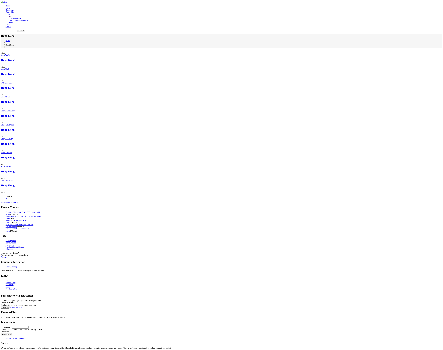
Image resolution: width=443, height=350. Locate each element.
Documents (10, 10)
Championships (11, 227)
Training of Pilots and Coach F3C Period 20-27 (23, 212)
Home (8, 6)
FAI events (9, 285)
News (8, 8)
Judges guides (11, 243)
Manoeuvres (10, 245)
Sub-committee (15, 18)
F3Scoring (9, 22)
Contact (8, 27)
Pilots (8, 14)
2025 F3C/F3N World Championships (19, 225)
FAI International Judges (19, 20)
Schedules (9, 249)
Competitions (10, 12)
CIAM (8, 287)
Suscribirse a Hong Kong (10, 202)
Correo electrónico (7, 303)
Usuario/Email (6, 327)
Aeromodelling (11, 283)
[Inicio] (4, 2)
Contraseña (5, 332)
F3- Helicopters (11, 289)
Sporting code (11, 241)
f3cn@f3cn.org (11, 267)
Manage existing (16, 307)
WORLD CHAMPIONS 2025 (17, 220)
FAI (7, 281)
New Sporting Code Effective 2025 (18, 229)
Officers (8, 16)
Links (8, 25)
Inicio (8, 41)
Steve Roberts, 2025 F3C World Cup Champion (23, 216)
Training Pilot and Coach (15, 247)
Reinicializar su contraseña (15, 338)
